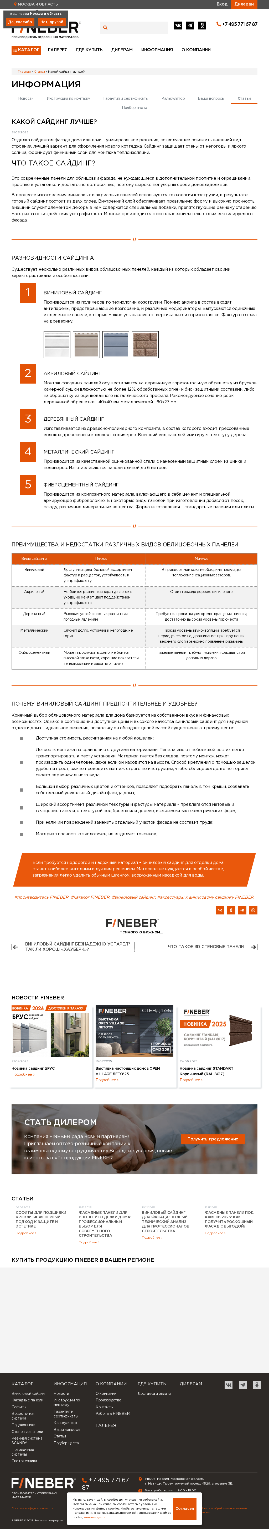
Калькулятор (173, 98)
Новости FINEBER (38, 997)
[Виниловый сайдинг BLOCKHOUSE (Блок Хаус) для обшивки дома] (115, 344)
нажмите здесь (94, 1517)
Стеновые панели (27, 1432)
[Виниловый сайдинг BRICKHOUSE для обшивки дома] (145, 344)
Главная (24, 71)
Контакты (104, 1407)
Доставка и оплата (154, 1393)
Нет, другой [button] (51, 22)
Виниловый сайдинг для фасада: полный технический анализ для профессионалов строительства (165, 1222)
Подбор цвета (134, 107)
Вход (222, 4)
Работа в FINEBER (113, 1413)
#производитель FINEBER (41, 897)
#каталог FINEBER (90, 897)
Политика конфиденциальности (32, 1508)
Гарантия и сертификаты (125, 98)
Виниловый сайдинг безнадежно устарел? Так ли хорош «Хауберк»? (77, 947)
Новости (26, 98)
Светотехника (24, 1461)
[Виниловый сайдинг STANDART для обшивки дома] (57, 344)
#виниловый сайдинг (133, 897)
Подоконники (23, 1425)
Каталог (28, 50)
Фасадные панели (27, 1400)
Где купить (89, 50)
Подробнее (22, 1074)
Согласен (184, 1508)
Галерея (58, 50)
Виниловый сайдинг (29, 1393)
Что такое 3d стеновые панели (206, 947)
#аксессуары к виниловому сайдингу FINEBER (205, 897)
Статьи (39, 71)
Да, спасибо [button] (20, 22)
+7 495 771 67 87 (239, 24)
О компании (196, 50)
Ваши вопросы (211, 98)
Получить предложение (213, 1139)
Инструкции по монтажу (68, 98)
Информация (157, 50)
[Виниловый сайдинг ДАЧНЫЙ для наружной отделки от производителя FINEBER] (86, 344)
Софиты (19, 1407)
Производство (108, 1400)
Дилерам (244, 4)
